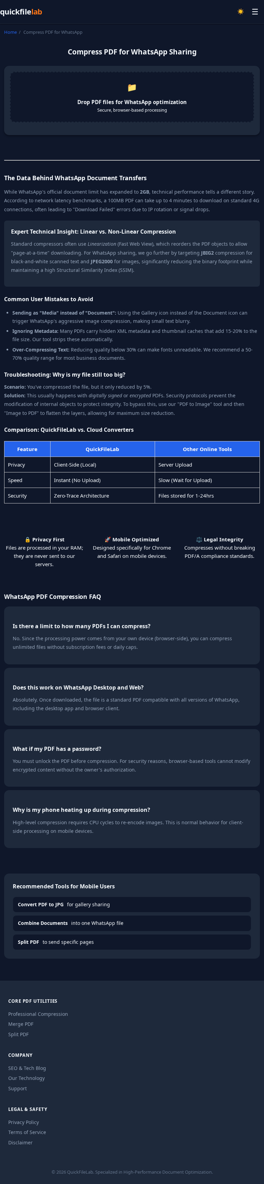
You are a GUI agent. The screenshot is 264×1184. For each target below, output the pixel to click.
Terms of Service (27, 1132)
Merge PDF (20, 1024)
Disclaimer (20, 1142)
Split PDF (18, 1034)
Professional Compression (38, 1014)
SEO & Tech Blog (27, 1068)
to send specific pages (56, 942)
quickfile (21, 11)
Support (17, 1088)
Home (10, 32)
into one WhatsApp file (70, 923)
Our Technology (26, 1078)
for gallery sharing (64, 904)
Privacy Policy (23, 1122)
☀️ (240, 11)
